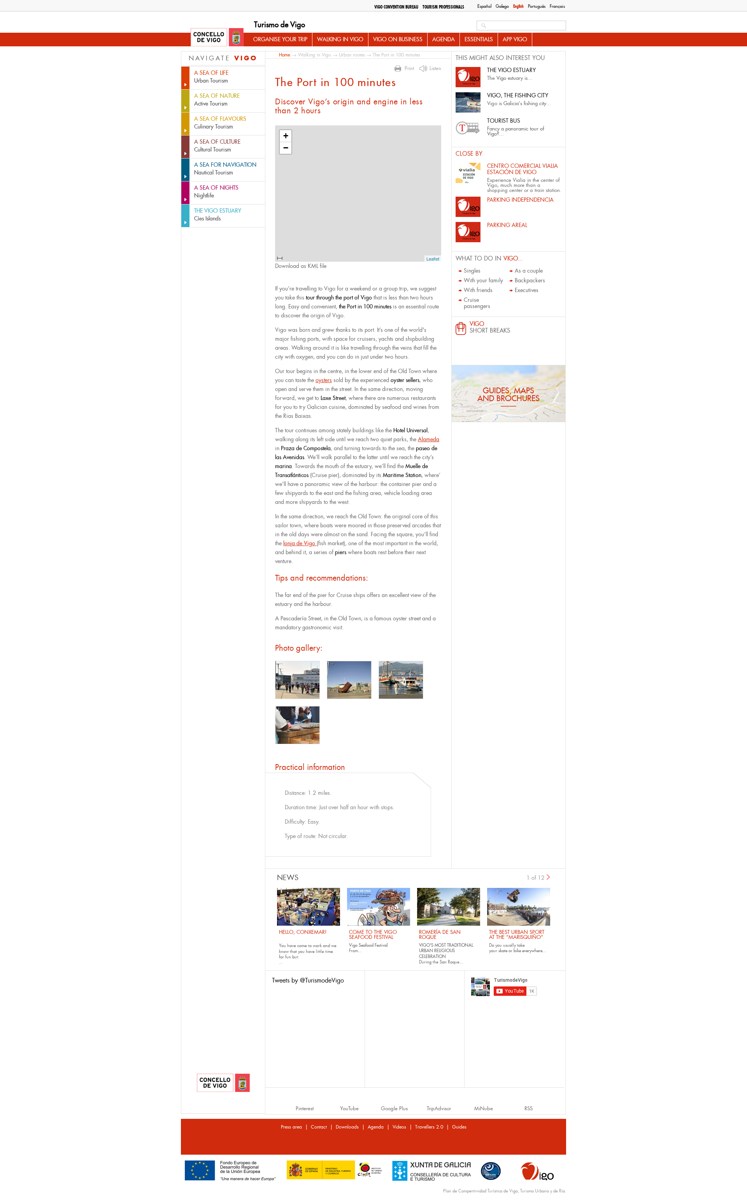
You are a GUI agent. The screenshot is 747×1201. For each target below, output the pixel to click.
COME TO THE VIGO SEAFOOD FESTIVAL (373, 934)
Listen (435, 68)
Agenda (443, 39)
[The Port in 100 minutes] (297, 680)
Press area (291, 1127)
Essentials (479, 39)
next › (548, 877)
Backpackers (530, 280)
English (518, 6)
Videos (399, 1127)
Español (484, 6)
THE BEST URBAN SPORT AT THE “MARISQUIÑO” (516, 934)
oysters (324, 380)
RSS (528, 1108)
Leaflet (432, 258)
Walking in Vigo (340, 39)
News (287, 877)
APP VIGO (515, 39)
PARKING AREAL (507, 225)
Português (536, 6)
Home (284, 55)
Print (409, 68)
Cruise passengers (477, 303)
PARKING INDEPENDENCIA (520, 199)
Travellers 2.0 (429, 1127)
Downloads (347, 1127)
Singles (472, 270)
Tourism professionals (443, 7)
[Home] (217, 38)
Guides (459, 1127)
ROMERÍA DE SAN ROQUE (440, 934)
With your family (483, 280)
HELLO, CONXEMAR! (302, 932)
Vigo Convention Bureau (396, 7)
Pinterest (305, 1108)
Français (557, 6)
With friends (478, 290)
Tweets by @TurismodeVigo (308, 980)
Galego (502, 6)
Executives (526, 290)
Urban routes (352, 55)
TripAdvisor (439, 1108)
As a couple (529, 270)
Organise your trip (280, 39)
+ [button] (285, 136)
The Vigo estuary (511, 70)
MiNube (483, 1108)
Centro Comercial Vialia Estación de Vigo (522, 169)
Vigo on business (398, 39)
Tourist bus (503, 120)
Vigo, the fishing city (517, 95)
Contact (319, 1127)
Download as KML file (300, 265)
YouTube (349, 1108)
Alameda (428, 439)
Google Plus (394, 1108)
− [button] (285, 148)
